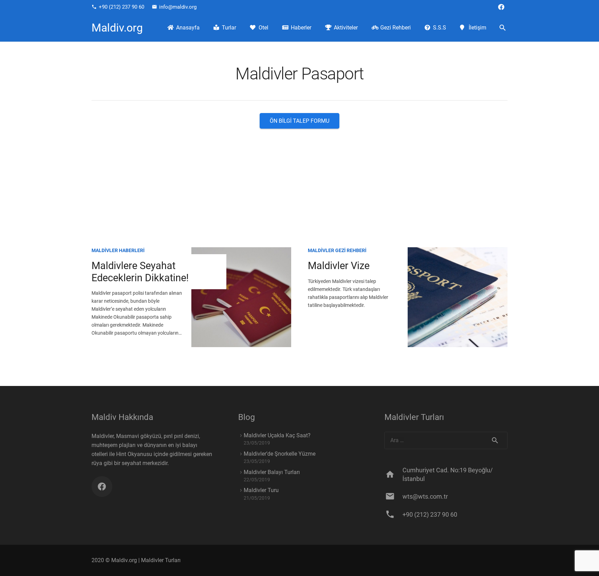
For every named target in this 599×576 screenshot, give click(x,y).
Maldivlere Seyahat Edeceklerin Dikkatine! (140, 272)
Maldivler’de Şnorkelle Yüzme (279, 453)
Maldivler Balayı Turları (272, 472)
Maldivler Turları (161, 560)
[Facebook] (501, 7)
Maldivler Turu (261, 490)
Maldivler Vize (339, 266)
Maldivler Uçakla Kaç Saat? (277, 435)
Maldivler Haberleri (118, 250)
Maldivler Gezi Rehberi (337, 250)
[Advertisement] (299, 180)
